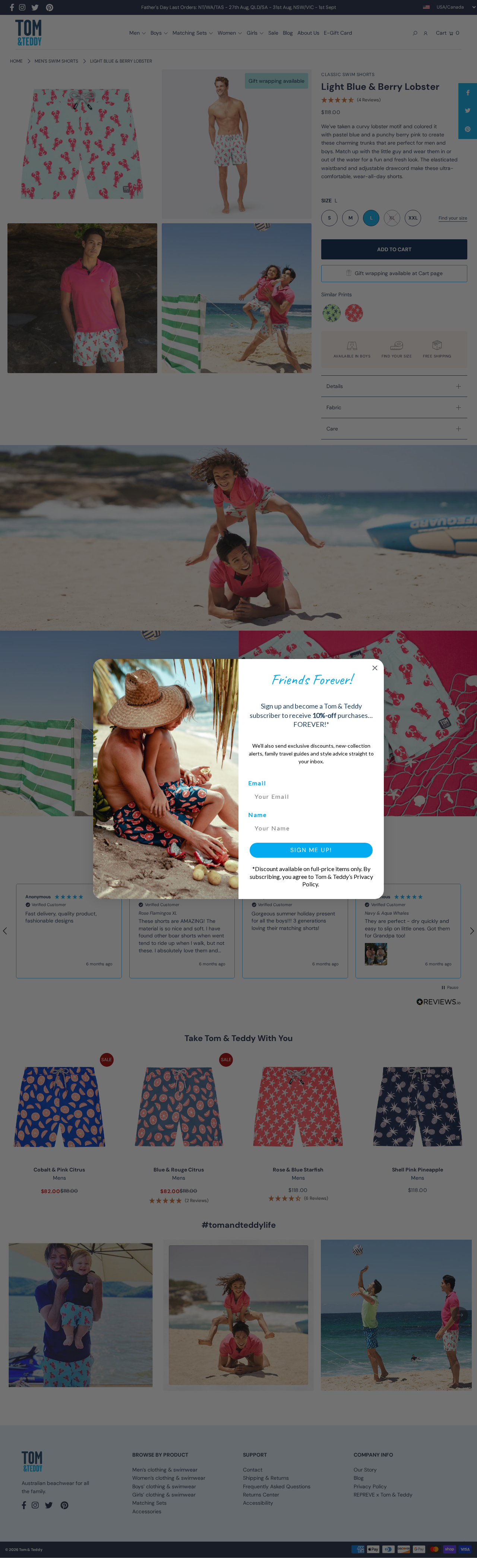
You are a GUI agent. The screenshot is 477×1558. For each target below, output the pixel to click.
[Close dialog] (375, 668)
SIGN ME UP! (311, 850)
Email (257, 782)
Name (257, 814)
